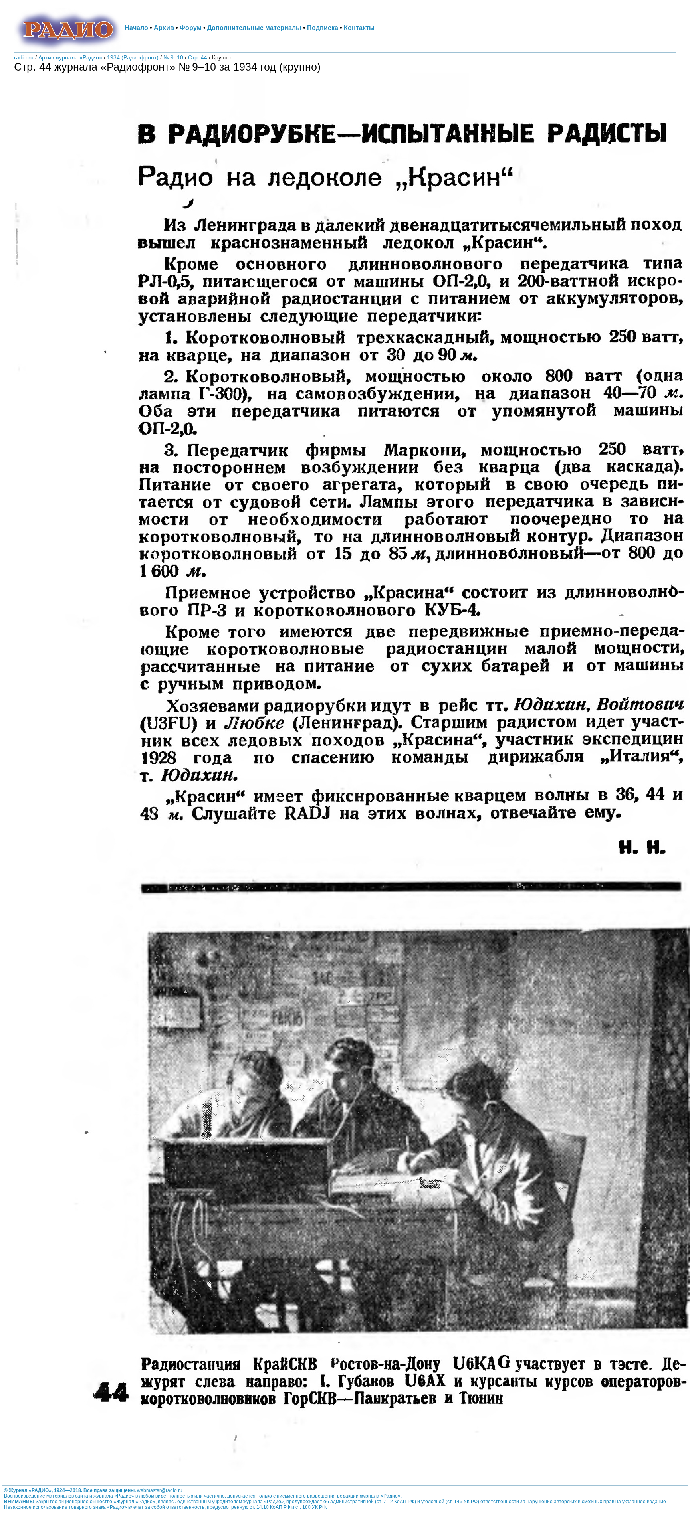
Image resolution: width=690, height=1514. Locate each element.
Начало (136, 27)
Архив (164, 27)
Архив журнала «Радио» (70, 58)
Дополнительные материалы (254, 27)
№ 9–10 (173, 58)
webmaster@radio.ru (159, 1490)
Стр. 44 (197, 58)
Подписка (322, 27)
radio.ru (24, 58)
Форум (191, 27)
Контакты (359, 27)
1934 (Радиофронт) (133, 58)
